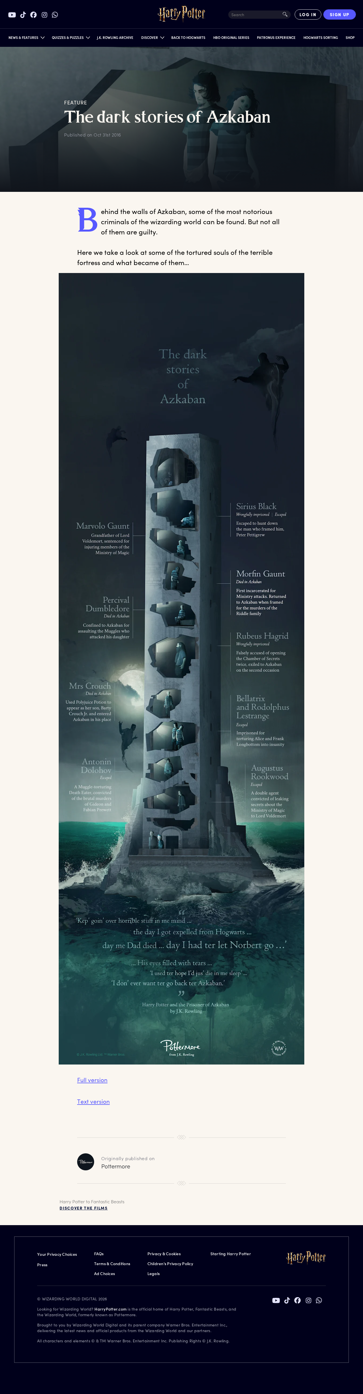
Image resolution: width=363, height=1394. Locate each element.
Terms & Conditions (112, 1263)
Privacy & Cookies (164, 1253)
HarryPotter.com (110, 1309)
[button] (26, 39)
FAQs (99, 1253)
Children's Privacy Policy (170, 1263)
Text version (93, 1101)
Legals (153, 1273)
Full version (92, 1080)
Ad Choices (104, 1273)
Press (42, 1264)
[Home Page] (181, 14)
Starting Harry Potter (230, 1253)
